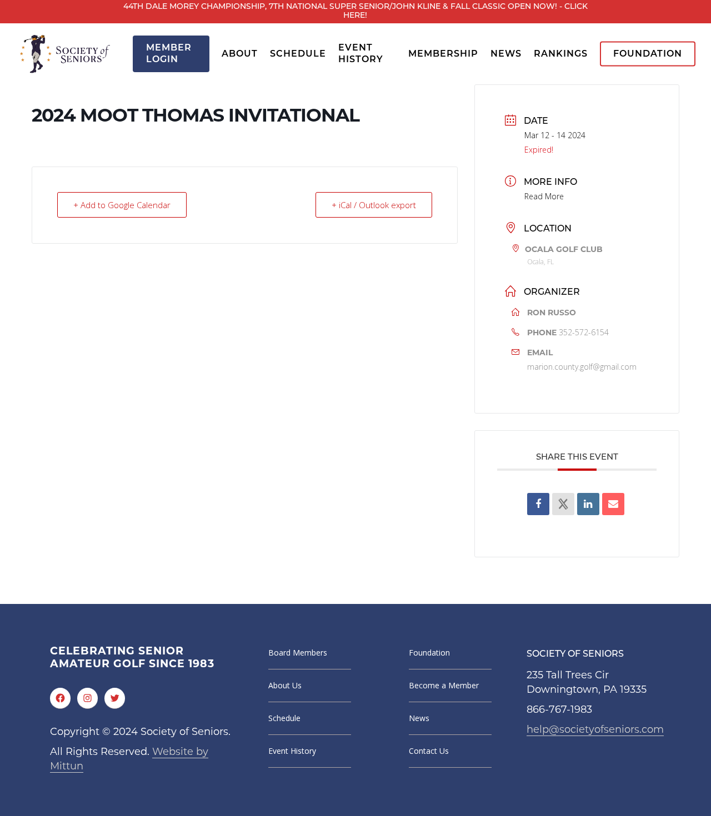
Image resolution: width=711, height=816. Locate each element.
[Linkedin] (588, 504)
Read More (544, 196)
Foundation (429, 652)
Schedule (284, 718)
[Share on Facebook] (538, 504)
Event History (292, 751)
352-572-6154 (584, 332)
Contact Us (429, 751)
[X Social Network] (563, 504)
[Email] (613, 504)
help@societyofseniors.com (595, 731)
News (419, 718)
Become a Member (444, 685)
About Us (285, 685)
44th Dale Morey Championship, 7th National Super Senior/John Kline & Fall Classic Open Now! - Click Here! (355, 11)
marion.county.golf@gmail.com (582, 366)
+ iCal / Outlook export (374, 204)
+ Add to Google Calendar (122, 204)
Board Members (297, 652)
